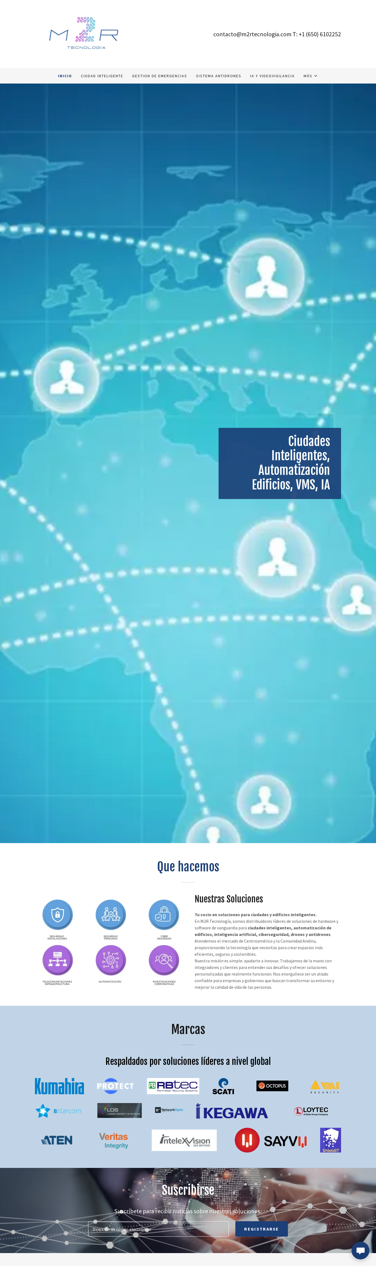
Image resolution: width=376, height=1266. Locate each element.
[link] (84, 33)
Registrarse (261, 1229)
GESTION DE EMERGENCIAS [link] (159, 75)
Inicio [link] (65, 75)
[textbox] (158, 1229)
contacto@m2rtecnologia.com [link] (252, 34)
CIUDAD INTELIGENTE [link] (102, 75)
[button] (311, 76)
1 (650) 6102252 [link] (321, 34)
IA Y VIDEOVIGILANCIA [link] (272, 75)
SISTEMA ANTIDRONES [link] (218, 75)
